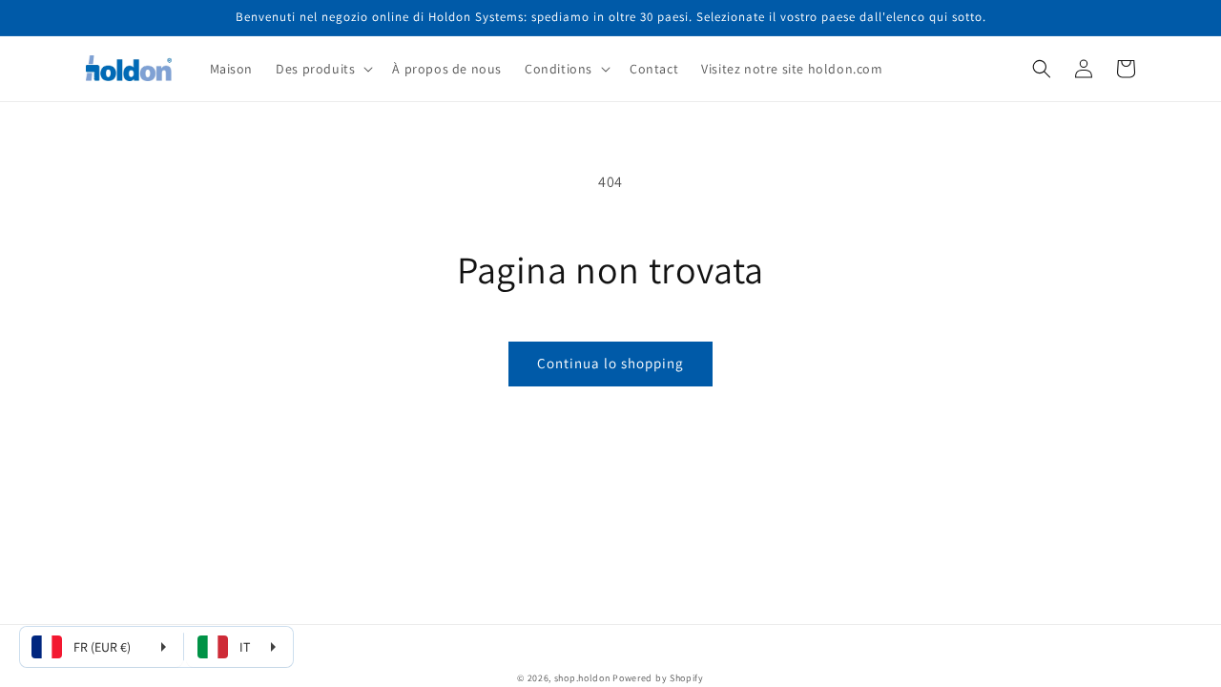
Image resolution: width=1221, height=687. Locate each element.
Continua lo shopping (610, 363)
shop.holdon (582, 678)
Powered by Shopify (658, 678)
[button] (322, 69)
